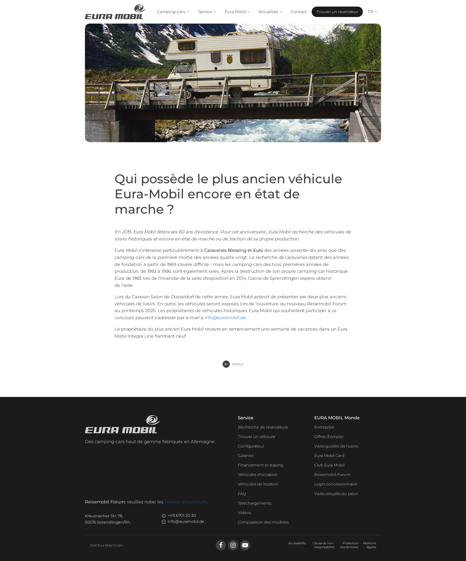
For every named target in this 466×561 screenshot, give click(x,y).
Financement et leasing (260, 465)
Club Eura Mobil (329, 465)
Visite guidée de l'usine (336, 446)
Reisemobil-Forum (332, 474)
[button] (172, 12)
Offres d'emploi (328, 436)
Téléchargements (255, 503)
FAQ (242, 493)
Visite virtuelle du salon (336, 493)
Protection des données (349, 545)
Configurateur (251, 446)
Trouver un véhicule (256, 436)
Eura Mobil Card (329, 455)
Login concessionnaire (335, 484)
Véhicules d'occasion (257, 474)
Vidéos (244, 512)
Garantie (246, 455)
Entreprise (324, 427)
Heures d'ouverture (185, 502)
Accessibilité (297, 543)
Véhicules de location (258, 484)
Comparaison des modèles (263, 522)
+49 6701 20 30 (182, 515)
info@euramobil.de (225, 317)
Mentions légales (369, 545)
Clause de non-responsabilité (323, 545)
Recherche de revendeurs (263, 427)
